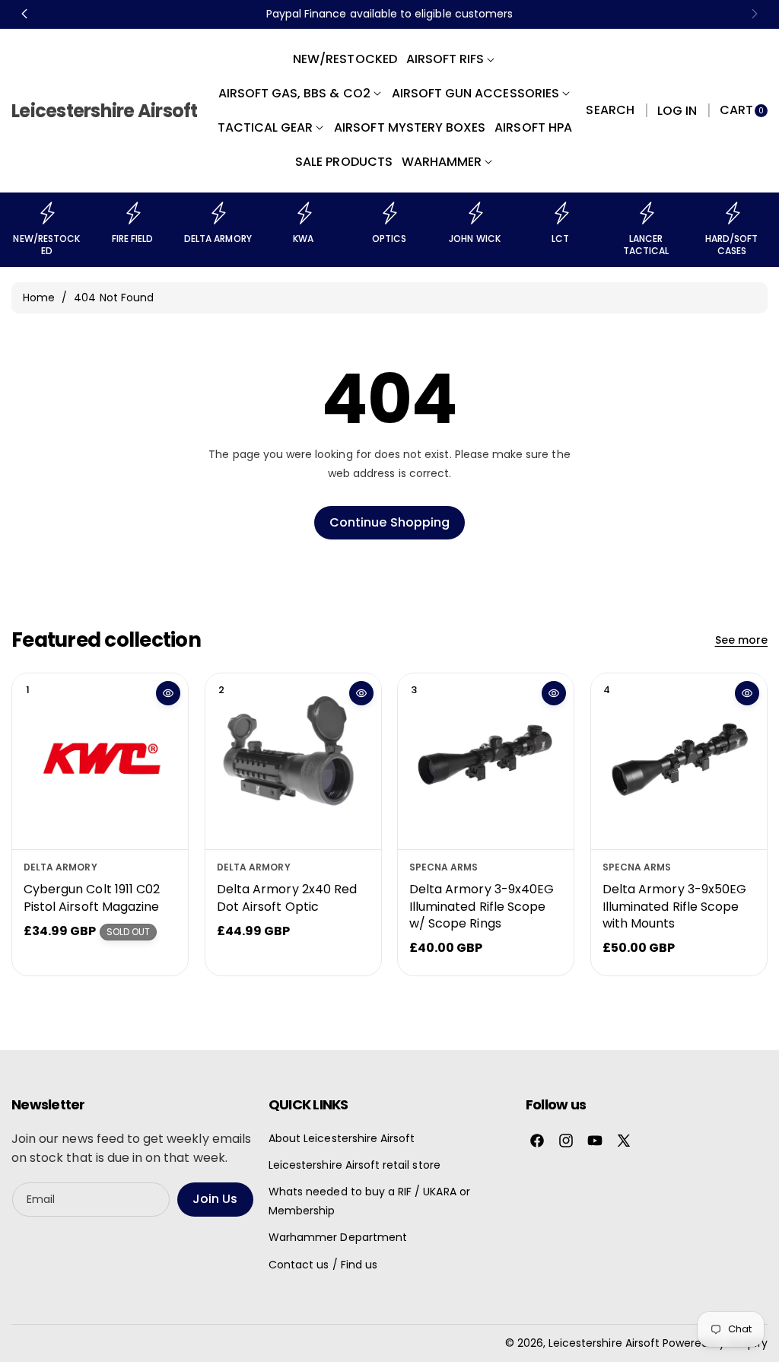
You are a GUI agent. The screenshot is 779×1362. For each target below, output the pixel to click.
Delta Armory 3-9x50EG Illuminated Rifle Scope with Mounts (674, 906)
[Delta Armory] (218, 213)
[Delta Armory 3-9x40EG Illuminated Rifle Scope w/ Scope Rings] (486, 761)
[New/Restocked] (46, 213)
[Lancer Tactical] (646, 213)
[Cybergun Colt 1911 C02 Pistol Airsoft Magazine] (100, 761)
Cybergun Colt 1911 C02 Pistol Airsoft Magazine (92, 897)
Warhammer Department (338, 1237)
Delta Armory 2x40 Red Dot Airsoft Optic (287, 897)
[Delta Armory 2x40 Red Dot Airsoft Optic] (293, 761)
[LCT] (561, 213)
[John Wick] (475, 213)
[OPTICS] (389, 213)
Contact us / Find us (323, 1264)
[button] (610, 111)
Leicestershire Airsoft (604, 1343)
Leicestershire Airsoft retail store (354, 1165)
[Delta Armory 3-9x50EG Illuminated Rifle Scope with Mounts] (679, 761)
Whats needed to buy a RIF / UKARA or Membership (369, 1201)
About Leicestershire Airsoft (342, 1138)
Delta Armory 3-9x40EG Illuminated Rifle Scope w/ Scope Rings (481, 906)
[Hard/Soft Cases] (732, 213)
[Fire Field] (132, 213)
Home (39, 297)
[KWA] (304, 213)
